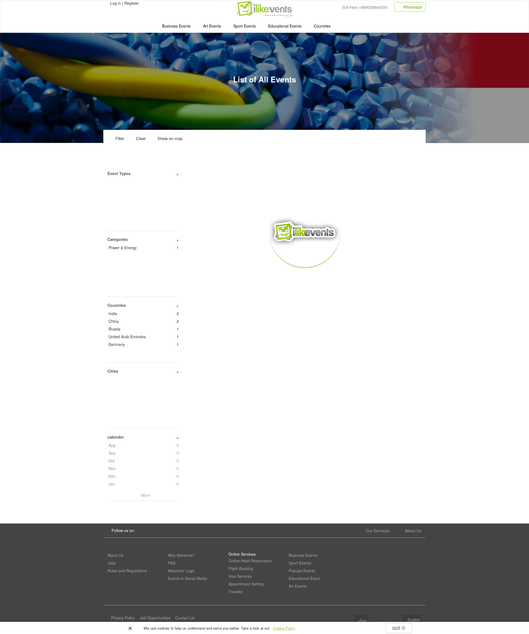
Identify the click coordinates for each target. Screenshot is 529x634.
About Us (413, 530)
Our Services (378, 530)
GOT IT (398, 628)
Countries (322, 26)
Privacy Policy (123, 617)
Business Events (176, 26)
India (144, 313)
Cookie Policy (284, 628)
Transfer (235, 591)
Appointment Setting (246, 584)
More (305, 276)
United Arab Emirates (144, 336)
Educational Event (304, 578)
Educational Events (284, 26)
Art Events (212, 26)
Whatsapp (412, 7)
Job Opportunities (155, 617)
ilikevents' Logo (181, 570)
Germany (144, 344)
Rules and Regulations (127, 570)
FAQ (172, 563)
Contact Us (185, 617)
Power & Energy (144, 247)
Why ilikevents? (181, 555)
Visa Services (240, 576)
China (144, 321)
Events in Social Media (187, 578)
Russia (144, 329)
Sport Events (244, 26)
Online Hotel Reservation (250, 560)
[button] (166, 138)
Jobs (111, 563)
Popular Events (302, 570)
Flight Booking (240, 568)
